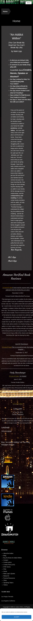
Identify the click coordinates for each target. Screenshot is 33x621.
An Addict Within (19, 607)
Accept (16, 617)
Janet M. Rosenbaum (21, 344)
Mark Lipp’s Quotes (9, 573)
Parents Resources (9, 578)
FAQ (4, 569)
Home (5, 11)
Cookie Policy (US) (9, 564)
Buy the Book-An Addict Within (12, 558)
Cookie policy (7, 562)
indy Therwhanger (18, 372)
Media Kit (6, 576)
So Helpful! (23, 376)
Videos (5, 585)
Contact (5, 560)
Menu (28, 2)
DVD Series (7, 567)
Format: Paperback (17, 414)
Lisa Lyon (17, 408)
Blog (4, 555)
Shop (5, 580)
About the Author (8, 553)
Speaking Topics (8, 582)
